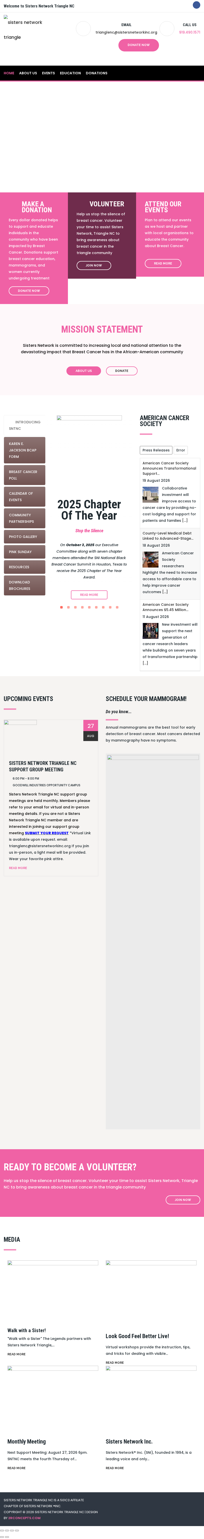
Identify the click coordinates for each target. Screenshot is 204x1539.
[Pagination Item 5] (89, 607)
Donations (96, 73)
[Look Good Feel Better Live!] (151, 1292)
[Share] (12, 1530)
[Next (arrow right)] (7, 1537)
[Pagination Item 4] (82, 607)
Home (9, 73)
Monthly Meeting (26, 1441)
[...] (185, 520)
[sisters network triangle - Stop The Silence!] (32, 39)
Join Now (94, 265)
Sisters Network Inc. (129, 1441)
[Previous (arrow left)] (2, 1537)
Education (70, 73)
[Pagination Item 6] (96, 607)
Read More (163, 263)
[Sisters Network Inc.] (151, 1398)
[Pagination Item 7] (103, 607)
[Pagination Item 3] (75, 607)
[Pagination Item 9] (117, 607)
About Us (28, 73)
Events (48, 73)
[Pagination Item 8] (110, 607)
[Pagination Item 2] (68, 607)
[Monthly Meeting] (52, 1398)
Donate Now (139, 45)
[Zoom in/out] (2, 1530)
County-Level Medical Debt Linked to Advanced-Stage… (168, 536)
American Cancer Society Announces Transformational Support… (169, 468)
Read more (16, 1354)
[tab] (25, 425)
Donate (121, 371)
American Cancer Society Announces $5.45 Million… (166, 607)
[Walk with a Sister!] (52, 1290)
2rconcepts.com (24, 1518)
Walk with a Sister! (26, 1330)
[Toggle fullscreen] (7, 1530)
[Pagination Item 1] (61, 607)
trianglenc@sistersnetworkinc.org (126, 32)
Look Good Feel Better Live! (137, 1336)
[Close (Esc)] (17, 1530)
